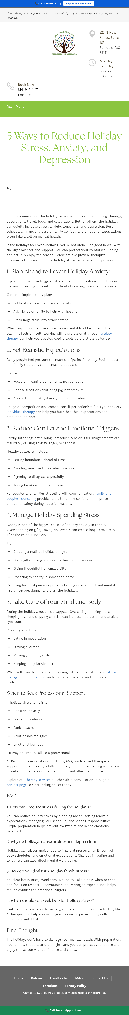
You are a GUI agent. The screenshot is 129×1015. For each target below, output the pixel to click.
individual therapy (21, 412)
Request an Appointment (79, 3)
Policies (36, 978)
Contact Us (99, 978)
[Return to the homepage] (65, 44)
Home (18, 978)
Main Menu (16, 106)
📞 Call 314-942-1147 (46, 3)
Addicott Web (98, 992)
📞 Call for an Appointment (64, 1010)
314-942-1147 (28, 89)
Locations (50, 986)
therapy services (38, 780)
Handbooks (59, 978)
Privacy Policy (75, 986)
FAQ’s (79, 978)
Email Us (24, 95)
